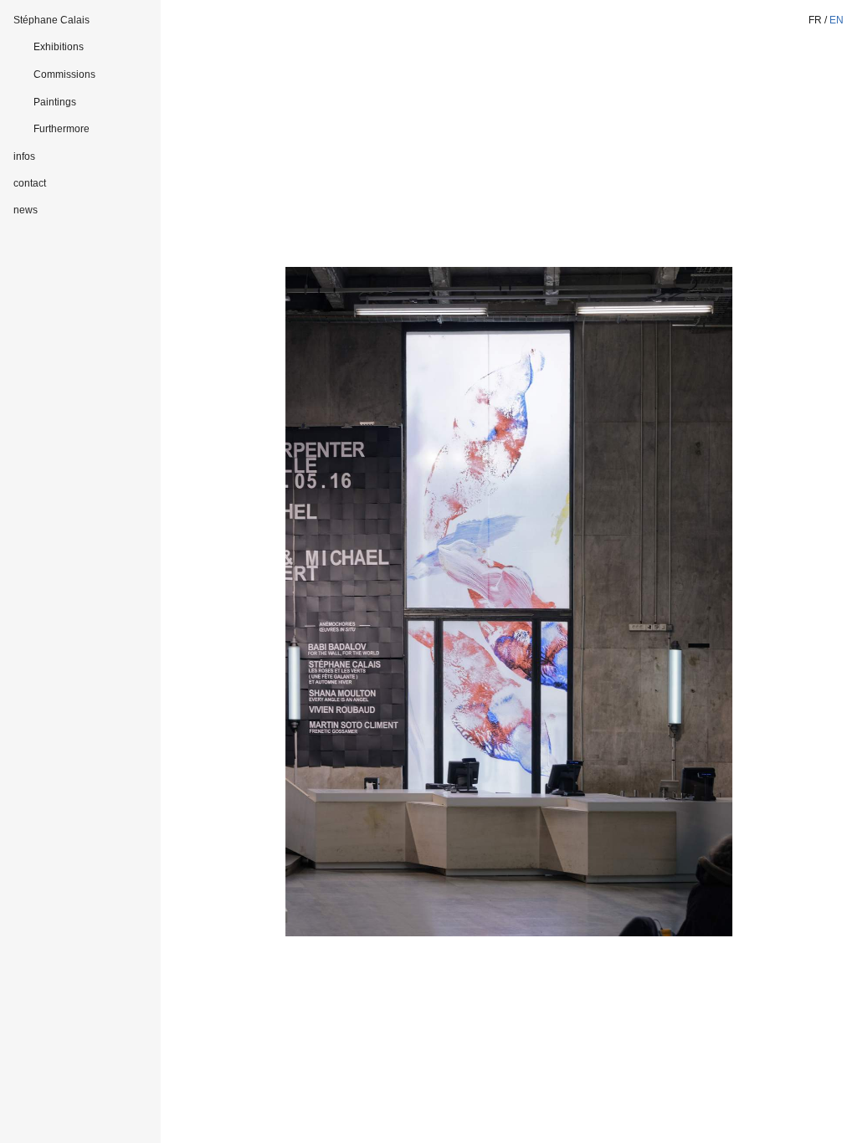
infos (24, 156)
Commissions (64, 74)
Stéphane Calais (51, 20)
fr (815, 20)
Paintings (54, 102)
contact (29, 183)
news (25, 210)
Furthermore (61, 129)
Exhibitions (58, 47)
